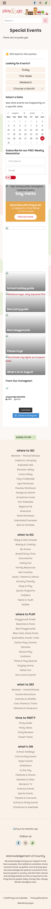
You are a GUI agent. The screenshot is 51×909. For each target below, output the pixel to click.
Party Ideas (25, 727)
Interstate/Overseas (25, 520)
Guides (25, 604)
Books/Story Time (26, 553)
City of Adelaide (25, 478)
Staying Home (25, 665)
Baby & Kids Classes (25, 540)
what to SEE (25, 684)
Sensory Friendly (25, 581)
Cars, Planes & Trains (25, 703)
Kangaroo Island (25, 492)
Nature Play (25, 651)
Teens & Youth (25, 600)
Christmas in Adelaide (25, 807)
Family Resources (25, 567)
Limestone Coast (25, 497)
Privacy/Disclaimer (39, 898)
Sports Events (25, 793)
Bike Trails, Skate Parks (25, 633)
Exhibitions (25, 765)
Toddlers (25, 595)
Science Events (25, 788)
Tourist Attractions (25, 694)
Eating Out (25, 563)
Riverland (25, 511)
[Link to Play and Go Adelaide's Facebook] (35, 3)
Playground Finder (25, 619)
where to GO (25, 451)
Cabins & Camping (25, 460)
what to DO (25, 535)
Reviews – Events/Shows (25, 689)
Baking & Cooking (26, 544)
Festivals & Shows (25, 774)
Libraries (25, 647)
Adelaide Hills (25, 465)
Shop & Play (25, 586)
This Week (25, 76)
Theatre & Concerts (25, 798)
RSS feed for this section (23, 54)
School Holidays (25, 751)
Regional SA (25, 506)
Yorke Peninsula (25, 515)
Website (21, 903)
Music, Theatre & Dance (25, 576)
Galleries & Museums (25, 708)
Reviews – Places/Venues (25, 455)
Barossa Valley (25, 469)
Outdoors (25, 656)
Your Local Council (25, 674)
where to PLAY (25, 614)
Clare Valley (26, 474)
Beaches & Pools (25, 624)
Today (25, 70)
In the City (25, 770)
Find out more (25, 216)
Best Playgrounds (25, 628)
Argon (31, 903)
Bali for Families (25, 525)
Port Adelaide (25, 502)
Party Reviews (25, 732)
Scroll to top (23, 437)
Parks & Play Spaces (25, 661)
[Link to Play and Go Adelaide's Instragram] (40, 3)
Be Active (25, 549)
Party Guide (25, 723)
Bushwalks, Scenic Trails (25, 637)
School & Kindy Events (25, 802)
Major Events (25, 761)
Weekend (25, 82)
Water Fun (25, 670)
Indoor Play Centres (25, 642)
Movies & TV (25, 784)
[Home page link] (25, 11)
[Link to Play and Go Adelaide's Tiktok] (46, 3)
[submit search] (45, 20)
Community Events (25, 756)
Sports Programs (25, 590)
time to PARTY (25, 718)
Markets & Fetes (25, 779)
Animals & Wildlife (25, 699)
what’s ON (25, 747)
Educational (25, 558)
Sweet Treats (25, 737)
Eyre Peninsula (25, 483)
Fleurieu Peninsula (25, 488)
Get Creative (25, 572)
